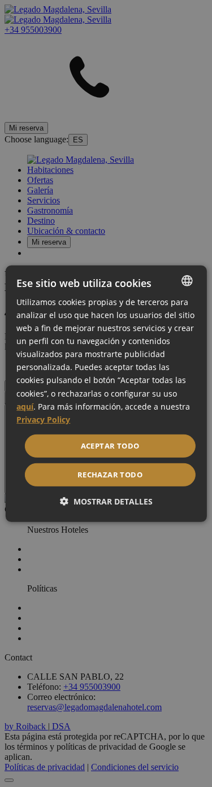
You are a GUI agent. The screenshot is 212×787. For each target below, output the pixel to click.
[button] (106, 501)
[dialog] (105, 393)
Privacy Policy (43, 419)
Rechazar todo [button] (109, 474)
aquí (24, 406)
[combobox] (187, 280)
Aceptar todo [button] (110, 446)
